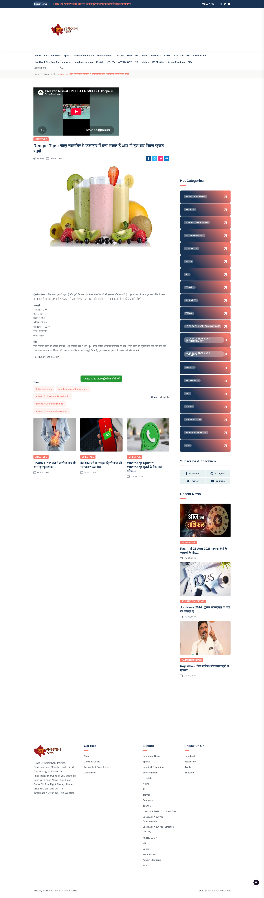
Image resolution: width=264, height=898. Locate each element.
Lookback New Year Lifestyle (89, 62)
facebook (194, 473)
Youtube (189, 772)
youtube (220, 481)
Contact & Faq (92, 761)
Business (156, 55)
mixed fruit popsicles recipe (51, 411)
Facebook (190, 756)
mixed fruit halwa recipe (49, 403)
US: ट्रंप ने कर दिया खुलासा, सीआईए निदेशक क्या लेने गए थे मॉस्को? (83, 3)
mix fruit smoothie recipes (72, 389)
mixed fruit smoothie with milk (53, 396)
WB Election (158, 62)
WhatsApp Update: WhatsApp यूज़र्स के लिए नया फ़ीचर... (144, 467)
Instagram (190, 761)
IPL (137, 55)
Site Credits (70, 890)
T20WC (167, 55)
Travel (145, 55)
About (87, 756)
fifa (190, 62)
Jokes (145, 62)
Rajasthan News (52, 55)
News (129, 55)
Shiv (42, 158)
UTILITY (111, 62)
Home (38, 55)
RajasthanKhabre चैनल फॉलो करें (101, 378)
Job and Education (84, 55)
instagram (220, 473)
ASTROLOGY (125, 62)
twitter (194, 481)
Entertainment (104, 55)
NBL (137, 62)
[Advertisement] (166, 29)
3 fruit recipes (44, 389)
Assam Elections (176, 62)
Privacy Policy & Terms (46, 890)
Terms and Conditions (96, 767)
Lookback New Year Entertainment (53, 62)
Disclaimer (90, 772)
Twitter (188, 767)
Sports (67, 55)
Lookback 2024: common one (190, 55)
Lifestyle (119, 55)
